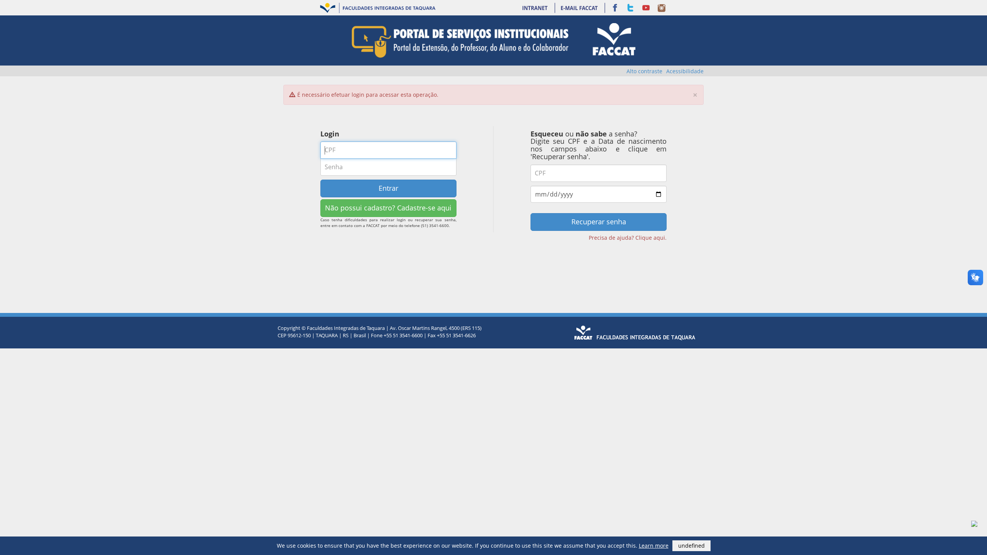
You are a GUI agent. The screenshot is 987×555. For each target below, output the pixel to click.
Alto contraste (644, 71)
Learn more (654, 545)
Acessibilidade (685, 71)
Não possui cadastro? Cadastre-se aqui (388, 207)
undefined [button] (691, 545)
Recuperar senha (598, 221)
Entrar (388, 188)
